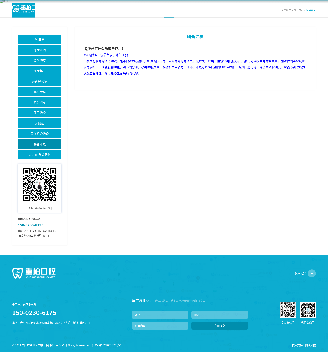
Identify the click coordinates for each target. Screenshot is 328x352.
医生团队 (192, 9)
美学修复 (40, 60)
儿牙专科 (40, 91)
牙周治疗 (40, 112)
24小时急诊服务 (39, 154)
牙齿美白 (40, 70)
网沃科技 (310, 345)
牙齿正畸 (40, 50)
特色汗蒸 (40, 144)
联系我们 (310, 9)
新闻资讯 (239, 9)
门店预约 (263, 9)
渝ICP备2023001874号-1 (106, 345)
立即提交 (219, 326)
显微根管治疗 (40, 133)
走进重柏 (145, 9)
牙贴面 (39, 123)
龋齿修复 (40, 102)
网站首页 (121, 9)
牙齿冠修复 (39, 81)
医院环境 (216, 9)
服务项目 (169, 9)
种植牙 (39, 39)
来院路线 (287, 9)
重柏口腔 (25, 9)
